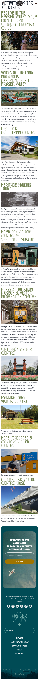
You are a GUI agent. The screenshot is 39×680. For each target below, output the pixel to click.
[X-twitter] (21, 606)
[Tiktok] (26, 606)
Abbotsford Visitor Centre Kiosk (18, 481)
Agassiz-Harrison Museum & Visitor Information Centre (18, 292)
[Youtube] (30, 606)
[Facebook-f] (8, 606)
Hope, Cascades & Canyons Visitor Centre (17, 441)
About (19, 650)
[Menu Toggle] (36, 3)
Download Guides (19, 646)
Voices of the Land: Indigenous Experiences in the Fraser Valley (17, 78)
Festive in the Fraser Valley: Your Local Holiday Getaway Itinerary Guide (19, 20)
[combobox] (19, 630)
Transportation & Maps (20, 642)
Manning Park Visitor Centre (14, 399)
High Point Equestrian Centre (18, 130)
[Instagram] (13, 606)
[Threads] (17, 606)
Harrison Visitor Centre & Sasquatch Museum (17, 235)
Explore (19, 638)
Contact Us (19, 654)
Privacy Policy (19, 674)
